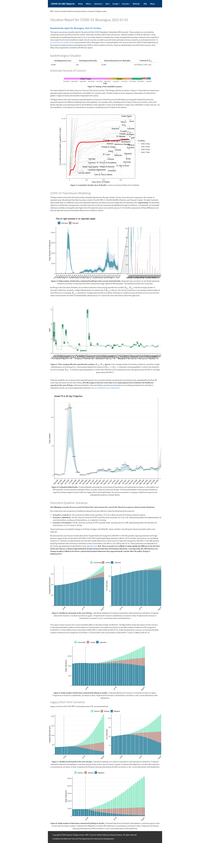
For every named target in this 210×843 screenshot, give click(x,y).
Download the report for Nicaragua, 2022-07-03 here (75, 28)
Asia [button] (107, 4)
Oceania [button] (125, 4)
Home (80, 4)
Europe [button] (115, 4)
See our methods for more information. (105, 388)
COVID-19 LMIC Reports (62, 3)
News (152, 4)
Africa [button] (88, 4)
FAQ (145, 4)
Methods (136, 4)
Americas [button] (98, 4)
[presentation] (150, 60)
